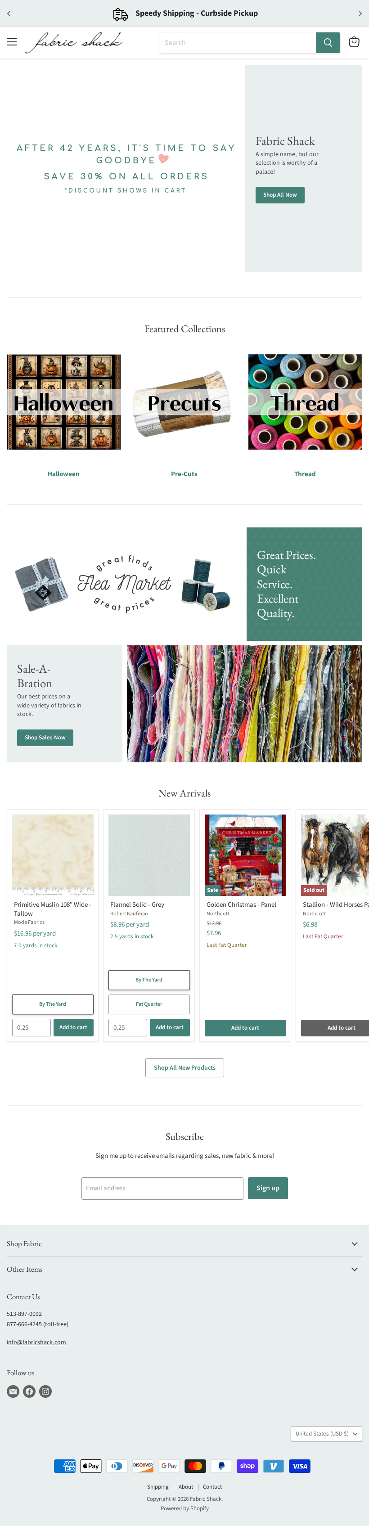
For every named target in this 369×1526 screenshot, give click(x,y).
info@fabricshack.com (36, 1342)
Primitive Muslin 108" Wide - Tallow (52, 909)
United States (322, 1434)
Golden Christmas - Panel (241, 904)
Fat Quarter (149, 1004)
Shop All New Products (185, 1067)
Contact (212, 1487)
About (186, 1487)
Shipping (158, 1487)
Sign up (267, 1188)
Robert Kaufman (129, 914)
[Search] (328, 42)
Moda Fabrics (29, 922)
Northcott (218, 914)
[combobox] (238, 42)
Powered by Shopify (185, 1508)
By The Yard (52, 1004)
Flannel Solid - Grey (137, 904)
